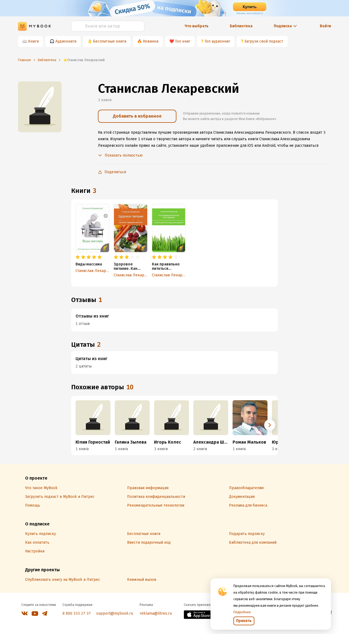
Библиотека (241, 26)
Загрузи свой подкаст (263, 41)
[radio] (78, 257)
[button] (269, 425)
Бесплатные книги (109, 41)
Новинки (150, 41)
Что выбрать (197, 26)
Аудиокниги (65, 41)
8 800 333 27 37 (76, 613)
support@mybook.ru (114, 613)
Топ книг (182, 41)
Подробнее (242, 612)
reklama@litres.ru (156, 613)
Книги (33, 41)
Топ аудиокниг (217, 41)
